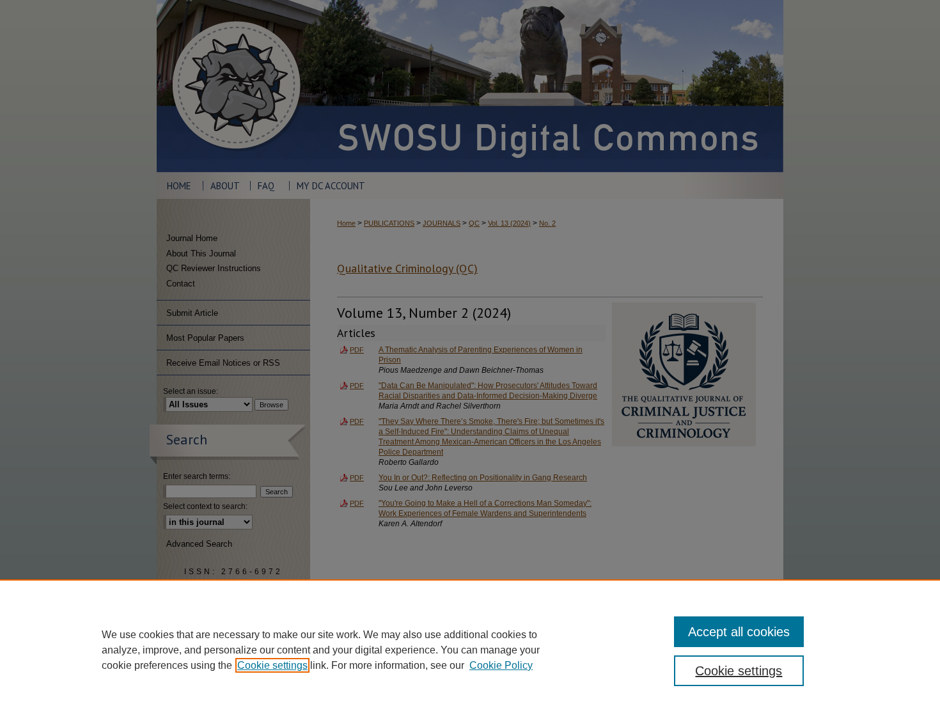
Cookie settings (272, 665)
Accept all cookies (739, 632)
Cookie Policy (501, 665)
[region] (470, 649)
